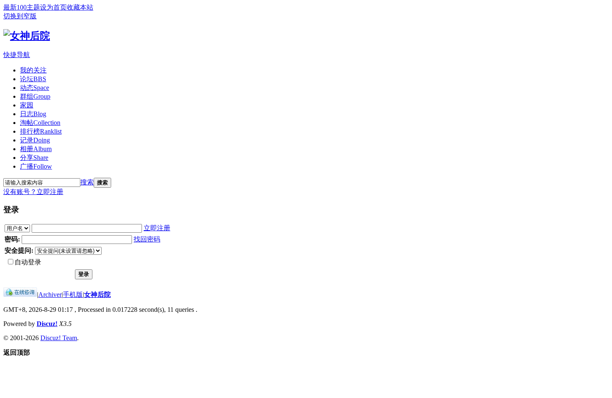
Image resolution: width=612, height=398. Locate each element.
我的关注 (33, 70)
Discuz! (47, 323)
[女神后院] (26, 35)
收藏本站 (80, 7)
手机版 (73, 294)
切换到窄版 (20, 16)
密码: (12, 239)
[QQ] (20, 294)
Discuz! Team (58, 337)
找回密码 (147, 239)
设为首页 (53, 7)
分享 (34, 157)
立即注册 (50, 191)
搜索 (87, 182)
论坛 (33, 78)
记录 (35, 140)
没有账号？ (20, 191)
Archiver (50, 294)
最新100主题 (21, 7)
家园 (26, 105)
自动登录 (28, 262)
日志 (33, 113)
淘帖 (40, 122)
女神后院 (97, 294)
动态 (34, 87)
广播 (36, 166)
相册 (36, 148)
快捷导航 (16, 54)
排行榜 (41, 131)
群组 (35, 96)
